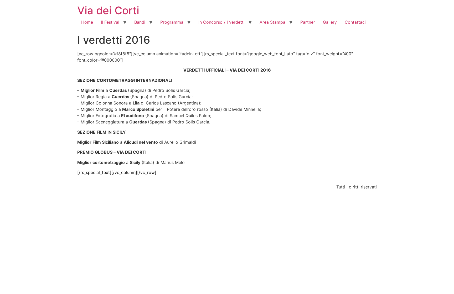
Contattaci (355, 22)
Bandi (139, 22)
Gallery (330, 22)
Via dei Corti (108, 10)
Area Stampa (272, 22)
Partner (307, 22)
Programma (171, 22)
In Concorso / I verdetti (221, 22)
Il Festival (110, 22)
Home (87, 22)
